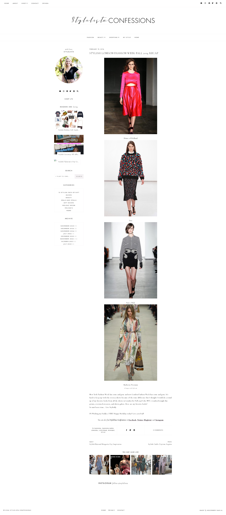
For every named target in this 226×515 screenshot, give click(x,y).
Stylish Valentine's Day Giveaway (69, 162)
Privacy (111, 510)
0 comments (158, 430)
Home (6, 3)
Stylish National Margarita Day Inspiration (105, 443)
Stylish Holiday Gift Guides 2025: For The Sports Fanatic (69, 130)
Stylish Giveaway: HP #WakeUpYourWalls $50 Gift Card (69, 154)
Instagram (159, 420)
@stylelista (123, 483)
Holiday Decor (68, 205)
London (94, 430)
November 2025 (68, 226)
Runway (111, 430)
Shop (24, 3)
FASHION (90, 37)
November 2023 (68, 239)
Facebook (132, 420)
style (103, 432)
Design (45, 3)
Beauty (69, 198)
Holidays (69, 208)
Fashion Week (108, 428)
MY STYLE (127, 37)
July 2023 (68, 244)
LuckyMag (103, 430)
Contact (35, 3)
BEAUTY (101, 37)
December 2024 (68, 228)
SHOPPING (113, 37)
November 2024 (68, 231)
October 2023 (68, 241)
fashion (97, 428)
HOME (137, 37)
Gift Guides (69, 203)
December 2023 (68, 236)
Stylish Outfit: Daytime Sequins (160, 443)
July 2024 (68, 234)
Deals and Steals (69, 200)
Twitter (140, 420)
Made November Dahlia (211, 510)
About (15, 3)
